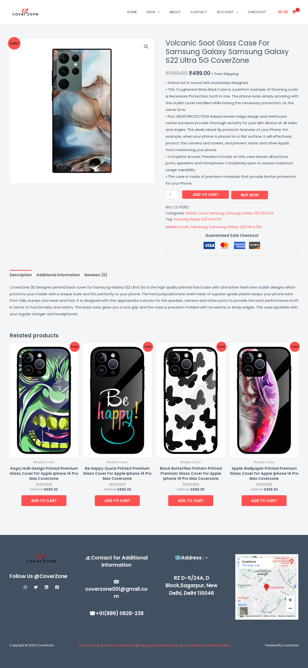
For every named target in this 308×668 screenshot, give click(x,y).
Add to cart (205, 194)
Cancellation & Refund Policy (206, 645)
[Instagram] (25, 587)
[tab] (21, 275)
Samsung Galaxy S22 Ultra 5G (250, 213)
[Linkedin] (46, 587)
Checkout (257, 12)
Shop (151, 12)
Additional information (58, 274)
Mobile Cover (196, 213)
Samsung (216, 213)
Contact (198, 12)
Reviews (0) (95, 274)
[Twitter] (36, 587)
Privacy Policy (90, 645)
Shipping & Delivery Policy (159, 645)
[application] (157, 12)
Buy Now (249, 195)
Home (132, 12)
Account (225, 12)
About (175, 12)
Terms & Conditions (119, 645)
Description (21, 274)
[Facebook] (57, 587)
